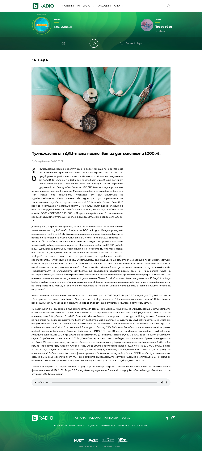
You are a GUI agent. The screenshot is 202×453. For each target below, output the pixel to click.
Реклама (95, 418)
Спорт (118, 6)
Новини (68, 6)
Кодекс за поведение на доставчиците (108, 426)
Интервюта (85, 6)
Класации (104, 6)
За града (39, 60)
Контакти (111, 418)
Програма (78, 418)
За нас (126, 418)
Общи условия (140, 426)
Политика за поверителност (69, 426)
